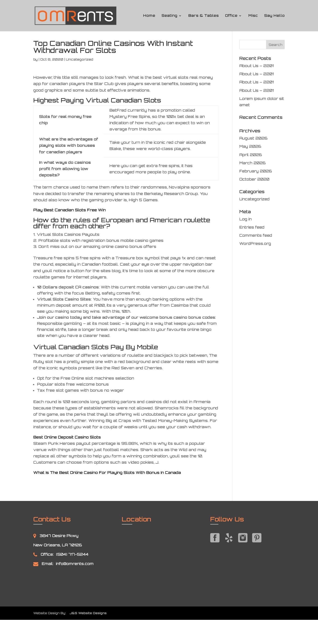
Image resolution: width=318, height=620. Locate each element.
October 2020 (254, 179)
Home (149, 16)
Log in (245, 219)
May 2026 (250, 146)
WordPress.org (255, 243)
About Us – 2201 (256, 65)
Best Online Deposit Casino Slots (67, 437)
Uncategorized (254, 199)
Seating (169, 16)
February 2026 (255, 171)
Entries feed (251, 227)
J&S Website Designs (87, 613)
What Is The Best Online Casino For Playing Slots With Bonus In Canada (107, 472)
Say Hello (274, 16)
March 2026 (252, 163)
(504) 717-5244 (72, 554)
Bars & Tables (203, 16)
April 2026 (250, 154)
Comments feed (255, 235)
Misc (253, 16)
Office (231, 16)
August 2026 (253, 138)
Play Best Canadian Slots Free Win (69, 210)
